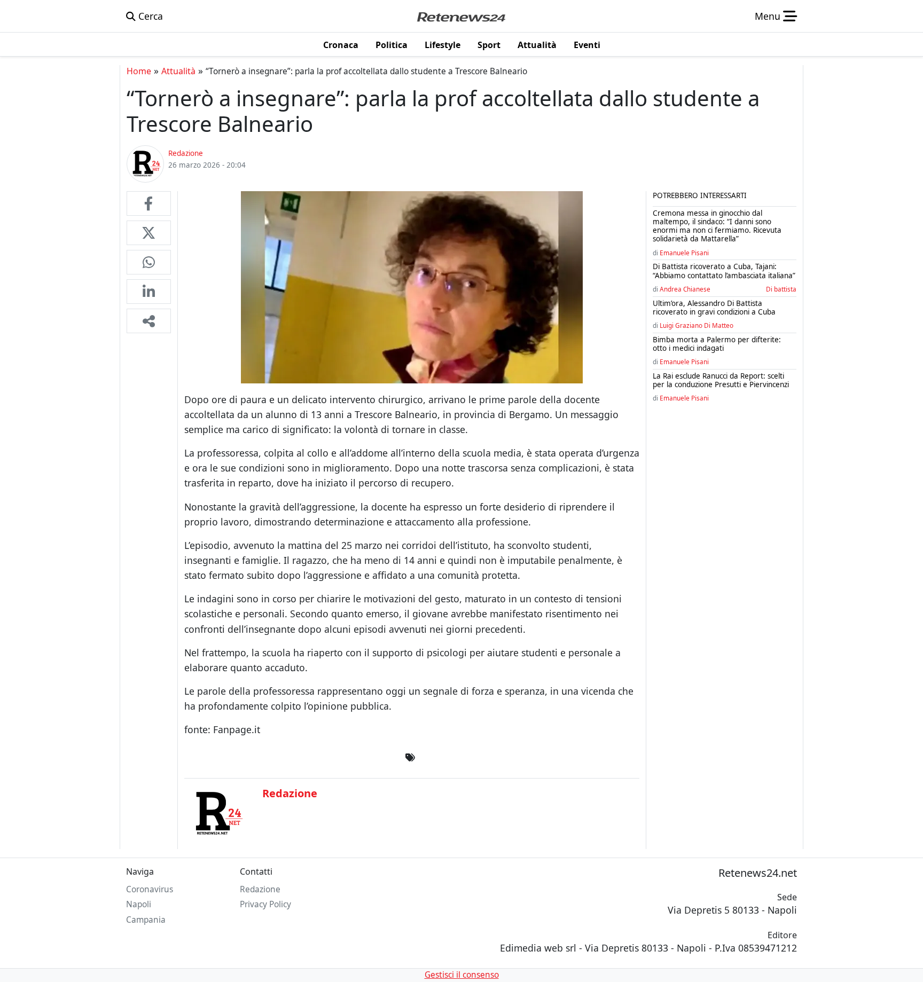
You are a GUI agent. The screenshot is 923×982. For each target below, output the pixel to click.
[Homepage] (461, 16)
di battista (781, 289)
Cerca (149, 16)
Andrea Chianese (685, 289)
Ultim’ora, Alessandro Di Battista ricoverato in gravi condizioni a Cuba (714, 307)
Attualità (178, 71)
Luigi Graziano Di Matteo (696, 325)
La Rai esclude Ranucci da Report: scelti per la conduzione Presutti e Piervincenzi (721, 380)
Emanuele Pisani (684, 252)
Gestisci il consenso (462, 974)
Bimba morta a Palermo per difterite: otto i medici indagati (717, 343)
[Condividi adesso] (149, 321)
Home (139, 71)
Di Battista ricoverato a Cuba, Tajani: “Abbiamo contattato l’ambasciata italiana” (724, 270)
